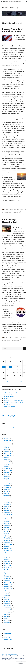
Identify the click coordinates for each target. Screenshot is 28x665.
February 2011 (7, 578)
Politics (21, 209)
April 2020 (6, 449)
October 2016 (7, 485)
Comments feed (8, 639)
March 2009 (7, 622)
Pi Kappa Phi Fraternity (10, 406)
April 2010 (6, 597)
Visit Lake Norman (9, 408)
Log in (5, 635)
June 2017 (6, 476)
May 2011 (6, 573)
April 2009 (6, 620)
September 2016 (8, 487)
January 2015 (7, 512)
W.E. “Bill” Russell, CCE (10, 427)
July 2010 (6, 592)
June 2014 (6, 521)
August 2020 (7, 445)
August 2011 (7, 567)
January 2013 (7, 542)
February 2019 (7, 463)
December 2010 (8, 582)
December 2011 (8, 565)
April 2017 (6, 478)
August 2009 (7, 612)
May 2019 (6, 459)
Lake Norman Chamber (11, 212)
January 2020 (7, 451)
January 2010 (7, 603)
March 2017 (7, 480)
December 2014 (8, 514)
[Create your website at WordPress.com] (14, 1)
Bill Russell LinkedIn (9, 396)
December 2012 (8, 544)
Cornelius (8, 211)
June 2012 (6, 556)
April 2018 (6, 466)
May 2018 (6, 464)
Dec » (21, 381)
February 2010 (7, 601)
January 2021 (7, 442)
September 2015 (8, 504)
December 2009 (8, 605)
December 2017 (8, 470)
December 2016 (8, 483)
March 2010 (7, 599)
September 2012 (8, 550)
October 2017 (7, 472)
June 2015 (6, 510)
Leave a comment (16, 340)
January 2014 (7, 525)
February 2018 (7, 468)
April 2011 (6, 574)
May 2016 (6, 493)
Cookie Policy (7, 659)
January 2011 (7, 580)
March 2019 (7, 461)
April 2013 (6, 537)
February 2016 (7, 499)
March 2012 (7, 561)
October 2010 (7, 586)
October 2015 (7, 502)
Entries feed (7, 637)
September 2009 (8, 611)
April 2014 (6, 523)
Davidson (12, 211)
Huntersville (17, 211)
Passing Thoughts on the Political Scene (12, 30)
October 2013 (7, 527)
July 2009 (6, 614)
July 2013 (6, 531)
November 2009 (8, 607)
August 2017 (7, 474)
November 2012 (8, 546)
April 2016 (6, 495)
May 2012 (6, 557)
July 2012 (6, 554)
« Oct (6, 381)
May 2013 (6, 535)
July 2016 (6, 491)
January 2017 (7, 482)
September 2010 (8, 588)
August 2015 (7, 506)
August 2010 (7, 590)
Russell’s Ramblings (10, 8)
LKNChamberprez (8, 648)
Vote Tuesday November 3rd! (9, 220)
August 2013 (7, 529)
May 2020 (6, 447)
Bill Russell (6, 209)
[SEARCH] (24, 348)
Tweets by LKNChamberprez (10, 654)
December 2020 (8, 444)
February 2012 (7, 563)
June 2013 (6, 533)
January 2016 (7, 501)
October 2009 (7, 609)
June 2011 (6, 571)
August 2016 (7, 489)
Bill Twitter (7, 398)
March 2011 (7, 576)
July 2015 (6, 508)
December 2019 (8, 453)
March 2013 (7, 538)
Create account (8, 633)
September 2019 (8, 455)
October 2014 (7, 516)
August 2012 (7, 552)
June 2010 (6, 593)
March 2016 (7, 497)
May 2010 (6, 595)
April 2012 (6, 559)
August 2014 (7, 518)
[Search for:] (12, 348)
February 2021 (7, 440)
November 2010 (8, 584)
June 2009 (6, 616)
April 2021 (6, 438)
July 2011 (6, 569)
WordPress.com (8, 641)
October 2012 (7, 548)
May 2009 (6, 618)
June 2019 (6, 457)
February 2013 (7, 540)
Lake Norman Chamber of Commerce (13, 400)
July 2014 (6, 519)
